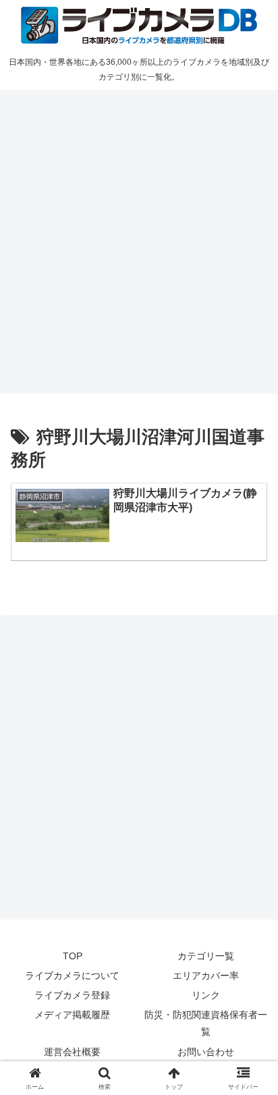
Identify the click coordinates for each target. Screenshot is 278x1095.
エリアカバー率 (206, 975)
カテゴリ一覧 (205, 956)
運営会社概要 (72, 1051)
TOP (72, 956)
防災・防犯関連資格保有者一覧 (205, 1023)
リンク (206, 995)
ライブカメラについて (72, 975)
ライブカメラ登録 (72, 995)
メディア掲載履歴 (72, 1014)
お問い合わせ (205, 1051)
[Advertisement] (139, 240)
